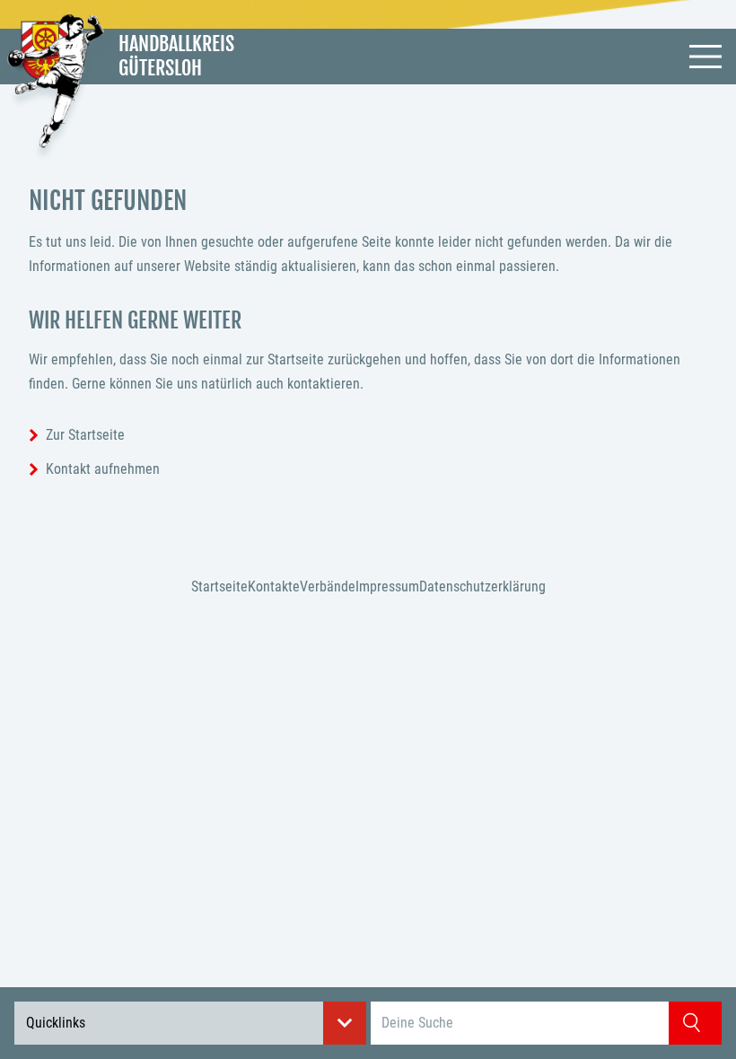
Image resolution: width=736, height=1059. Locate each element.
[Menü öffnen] (705, 56)
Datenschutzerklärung (482, 586)
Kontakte (274, 586)
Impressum (387, 586)
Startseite (219, 586)
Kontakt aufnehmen (103, 468)
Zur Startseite (85, 434)
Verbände (327, 586)
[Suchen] (695, 1023)
